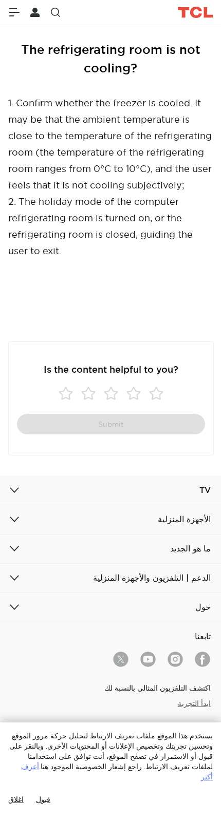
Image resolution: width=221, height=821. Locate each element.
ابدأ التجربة (194, 703)
